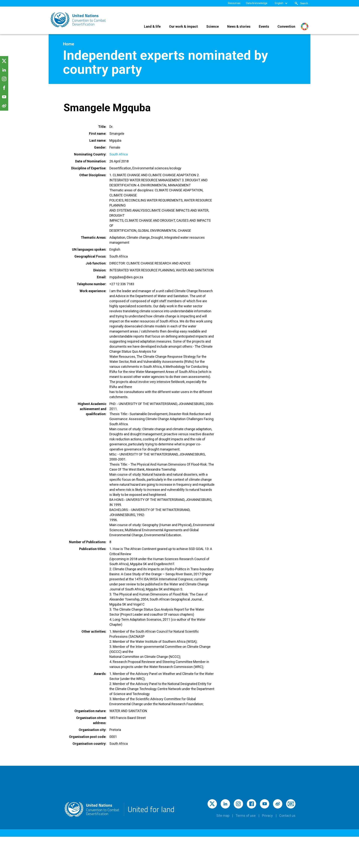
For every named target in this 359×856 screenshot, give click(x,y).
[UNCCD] (78, 20)
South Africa (118, 154)
